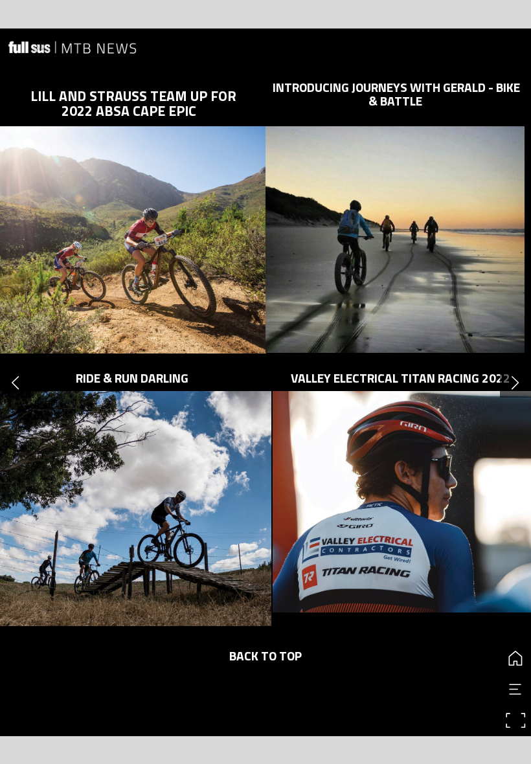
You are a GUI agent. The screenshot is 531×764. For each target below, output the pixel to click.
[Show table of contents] (515, 689)
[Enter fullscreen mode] (515, 720)
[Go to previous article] (15, 382)
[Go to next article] (515, 382)
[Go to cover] (515, 658)
